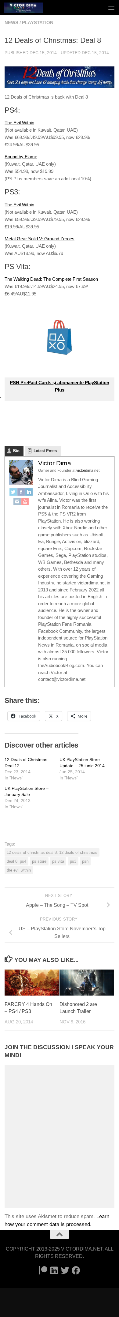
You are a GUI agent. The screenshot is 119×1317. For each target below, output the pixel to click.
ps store (39, 861)
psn (85, 861)
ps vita (58, 861)
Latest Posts (45, 450)
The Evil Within (19, 122)
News (11, 22)
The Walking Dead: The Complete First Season (51, 279)
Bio (16, 450)
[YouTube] (25, 502)
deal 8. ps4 (16, 861)
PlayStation (37, 22)
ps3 (73, 861)
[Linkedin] (54, 1270)
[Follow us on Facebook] (76, 1270)
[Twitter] (13, 493)
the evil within (19, 870)
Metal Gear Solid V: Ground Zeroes (39, 238)
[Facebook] (21, 493)
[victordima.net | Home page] (30, 7)
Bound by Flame (21, 156)
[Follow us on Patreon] (43, 1270)
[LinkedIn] (29, 493)
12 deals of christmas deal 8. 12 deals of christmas (52, 852)
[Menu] (111, 7)
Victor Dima (54, 463)
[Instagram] (17, 502)
